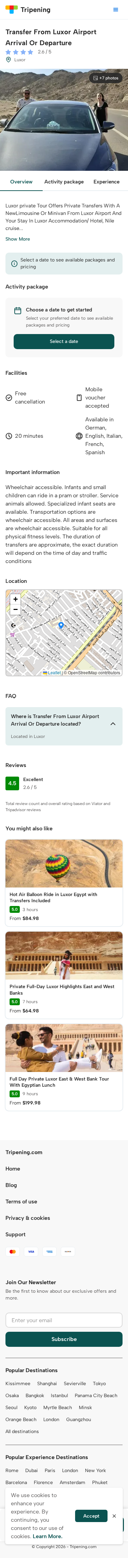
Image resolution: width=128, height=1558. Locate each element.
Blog (11, 1185)
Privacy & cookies (27, 1218)
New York (95, 1470)
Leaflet (54, 672)
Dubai (31, 1470)
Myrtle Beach (57, 1407)
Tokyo (99, 1384)
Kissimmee (17, 1384)
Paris (50, 1470)
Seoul (11, 1407)
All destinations (22, 1431)
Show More (17, 239)
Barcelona (16, 1482)
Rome (11, 1470)
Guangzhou (78, 1419)
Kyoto (30, 1407)
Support (15, 1234)
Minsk (85, 1407)
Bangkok (35, 1396)
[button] (61, 626)
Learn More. (47, 1536)
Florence (43, 1482)
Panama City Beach (96, 1396)
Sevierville (75, 1384)
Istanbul (59, 1396)
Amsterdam (72, 1482)
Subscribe (64, 1339)
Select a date (64, 341)
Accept (91, 1516)
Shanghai (47, 1384)
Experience (106, 182)
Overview (21, 182)
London (51, 1419)
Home (12, 1168)
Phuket (100, 1482)
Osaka (12, 1396)
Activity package (64, 182)
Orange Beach (21, 1419)
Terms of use (21, 1201)
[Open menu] (116, 9)
